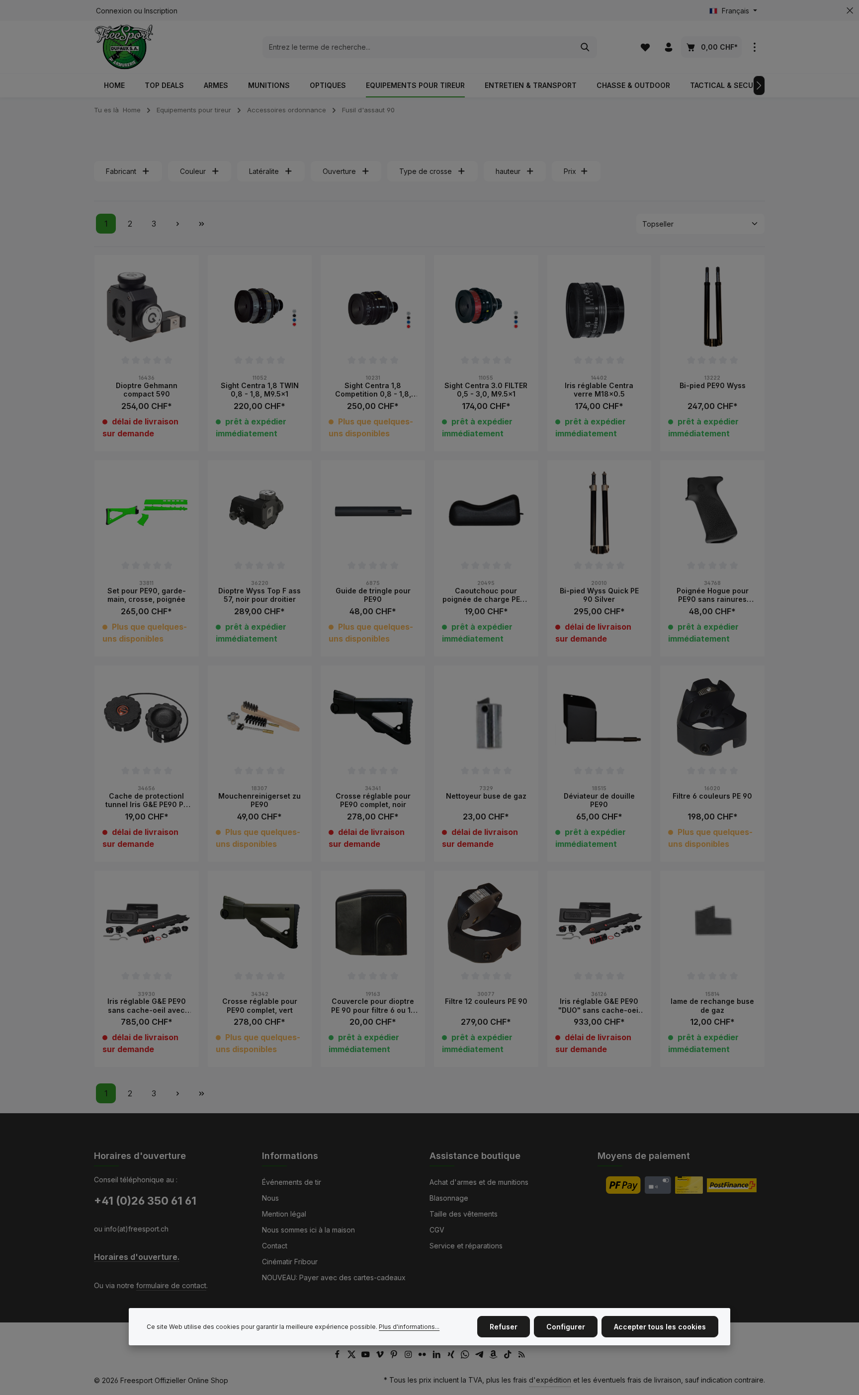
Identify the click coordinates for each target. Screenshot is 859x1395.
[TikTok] (509, 1356)
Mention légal (284, 1214)
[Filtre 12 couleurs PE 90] (486, 923)
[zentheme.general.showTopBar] (754, 47)
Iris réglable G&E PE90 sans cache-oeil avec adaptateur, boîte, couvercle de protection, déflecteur (146, 1005)
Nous (270, 1198)
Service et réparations (466, 1245)
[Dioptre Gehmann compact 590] (146, 307)
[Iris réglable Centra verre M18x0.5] (599, 307)
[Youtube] (366, 1356)
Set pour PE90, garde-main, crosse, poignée (146, 595)
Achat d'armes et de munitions (479, 1182)
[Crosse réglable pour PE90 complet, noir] (373, 717)
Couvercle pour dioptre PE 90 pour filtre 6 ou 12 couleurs (373, 1005)
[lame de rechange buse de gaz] (712, 923)
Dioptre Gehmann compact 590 (146, 390)
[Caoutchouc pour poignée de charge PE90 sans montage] (486, 512)
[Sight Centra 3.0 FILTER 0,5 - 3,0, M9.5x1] (486, 307)
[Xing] (452, 1356)
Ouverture (339, 171)
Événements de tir (291, 1182)
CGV (437, 1230)
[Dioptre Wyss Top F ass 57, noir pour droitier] (260, 512)
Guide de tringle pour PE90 (373, 595)
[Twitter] (352, 1356)
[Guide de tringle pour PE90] (373, 512)
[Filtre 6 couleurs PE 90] (712, 717)
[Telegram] (480, 1356)
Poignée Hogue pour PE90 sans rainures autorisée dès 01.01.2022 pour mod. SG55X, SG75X (712, 595)
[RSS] (521, 1356)
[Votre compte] (668, 47)
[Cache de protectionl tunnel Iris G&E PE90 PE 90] (146, 717)
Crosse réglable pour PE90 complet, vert (259, 1005)
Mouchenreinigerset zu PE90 (259, 800)
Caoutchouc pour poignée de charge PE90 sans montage (485, 595)
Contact (274, 1245)
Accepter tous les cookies (660, 1326)
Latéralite (264, 171)
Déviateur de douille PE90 (599, 800)
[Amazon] (494, 1356)
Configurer (565, 1326)
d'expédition (550, 1380)
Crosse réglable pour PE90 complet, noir (373, 800)
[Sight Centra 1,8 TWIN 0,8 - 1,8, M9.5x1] (260, 307)
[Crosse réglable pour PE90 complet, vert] (260, 923)
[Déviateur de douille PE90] (599, 717)
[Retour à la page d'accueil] (124, 47)
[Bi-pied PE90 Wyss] (712, 307)
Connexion (114, 10)
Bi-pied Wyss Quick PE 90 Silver (599, 595)
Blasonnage (449, 1198)
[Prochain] (759, 85)
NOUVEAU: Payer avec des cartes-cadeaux (334, 1277)
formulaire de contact (171, 1285)
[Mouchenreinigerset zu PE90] (260, 717)
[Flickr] (423, 1356)
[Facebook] (338, 1356)
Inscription (160, 10)
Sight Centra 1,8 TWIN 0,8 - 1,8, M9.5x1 (260, 390)
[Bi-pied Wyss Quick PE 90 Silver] (599, 512)
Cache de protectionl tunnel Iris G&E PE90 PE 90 (146, 800)
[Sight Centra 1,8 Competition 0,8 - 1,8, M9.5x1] (373, 307)
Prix (570, 171)
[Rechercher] (585, 47)
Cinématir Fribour (290, 1261)
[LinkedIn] (437, 1356)
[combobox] (418, 47)
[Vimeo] (381, 1356)
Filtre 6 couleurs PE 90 (712, 796)
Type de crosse (425, 171)
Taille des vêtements (464, 1214)
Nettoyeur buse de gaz (486, 796)
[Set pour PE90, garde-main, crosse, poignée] (146, 512)
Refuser (503, 1326)
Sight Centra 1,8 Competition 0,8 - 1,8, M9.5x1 (373, 390)
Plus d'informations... (409, 1326)
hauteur (508, 171)
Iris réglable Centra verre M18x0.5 (599, 390)
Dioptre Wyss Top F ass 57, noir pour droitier (259, 595)
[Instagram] (409, 1356)
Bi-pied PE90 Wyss (713, 385)
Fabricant (121, 171)
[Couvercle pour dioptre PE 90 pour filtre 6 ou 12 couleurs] (373, 923)
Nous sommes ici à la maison (308, 1230)
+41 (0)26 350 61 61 (145, 1200)
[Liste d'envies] (645, 47)
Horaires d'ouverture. (136, 1257)
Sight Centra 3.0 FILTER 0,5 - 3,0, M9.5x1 (485, 390)
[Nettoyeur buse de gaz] (486, 717)
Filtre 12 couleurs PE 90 (486, 1001)
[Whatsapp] (466, 1356)
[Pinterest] (395, 1356)
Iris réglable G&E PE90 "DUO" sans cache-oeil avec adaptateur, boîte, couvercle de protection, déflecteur (599, 1005)
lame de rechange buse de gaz (712, 1005)
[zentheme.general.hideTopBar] (850, 10)
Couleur (193, 171)
